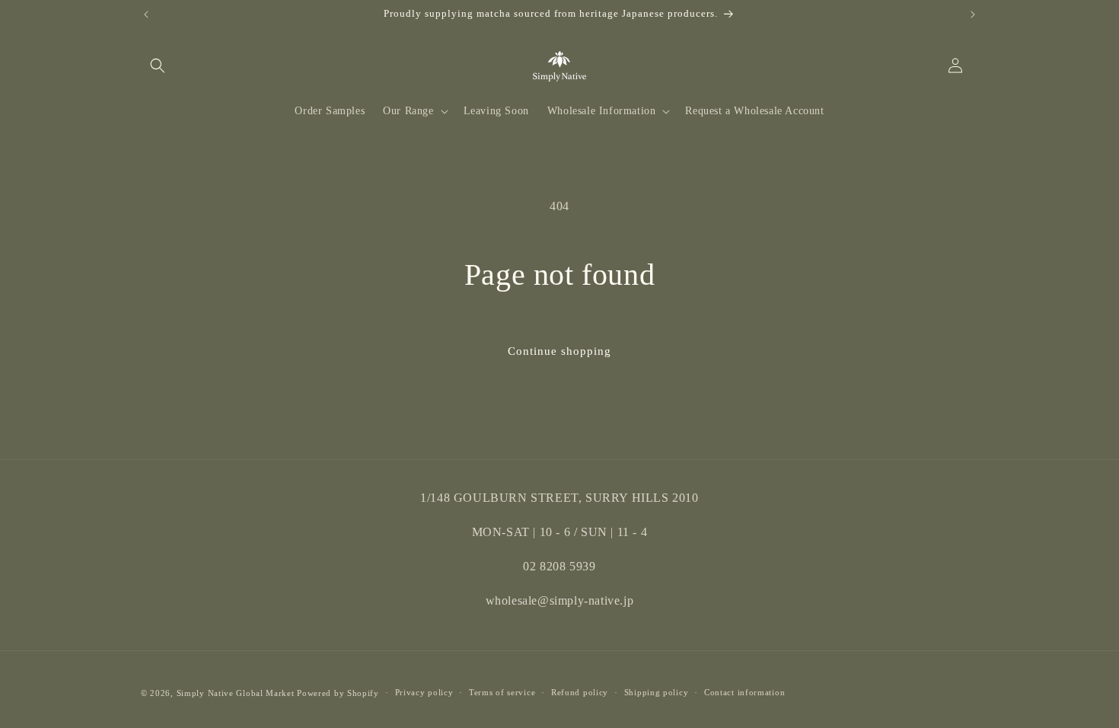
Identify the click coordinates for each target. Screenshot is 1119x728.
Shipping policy (656, 692)
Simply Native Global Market (236, 693)
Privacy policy (424, 692)
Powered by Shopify (338, 693)
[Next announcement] (973, 14)
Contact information (744, 692)
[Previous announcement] (146, 14)
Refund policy (579, 692)
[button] (157, 65)
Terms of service (502, 692)
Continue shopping (559, 351)
